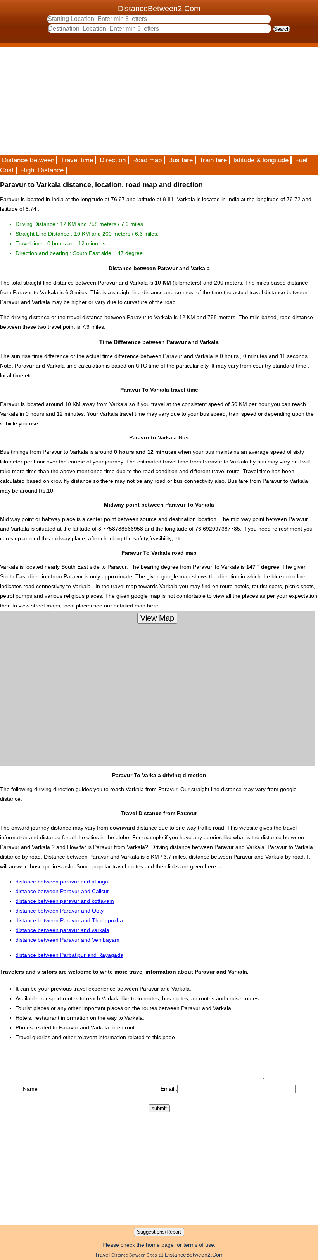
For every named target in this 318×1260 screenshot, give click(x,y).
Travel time (77, 160)
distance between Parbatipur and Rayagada (69, 955)
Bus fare (180, 160)
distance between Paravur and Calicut (62, 891)
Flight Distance (42, 170)
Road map (147, 160)
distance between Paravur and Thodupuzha (69, 920)
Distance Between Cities (134, 1255)
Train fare (213, 160)
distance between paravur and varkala (62, 930)
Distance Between (28, 160)
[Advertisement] (159, 101)
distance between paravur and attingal (62, 881)
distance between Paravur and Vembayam (67, 940)
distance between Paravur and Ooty (60, 911)
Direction (113, 160)
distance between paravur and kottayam (65, 901)
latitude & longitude (261, 160)
